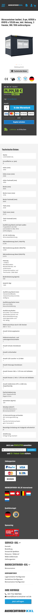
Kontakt (8, 546)
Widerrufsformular (11, 557)
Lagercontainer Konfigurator (15, 577)
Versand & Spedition (12, 551)
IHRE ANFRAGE (12, 590)
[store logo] (15, 6)
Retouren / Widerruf (12, 554)
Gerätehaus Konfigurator (14, 579)
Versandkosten (12, 99)
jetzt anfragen (18, 601)
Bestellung (8, 549)
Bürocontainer (10, 568)
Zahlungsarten (10, 559)
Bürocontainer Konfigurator (15, 582)
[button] (16, 64)
